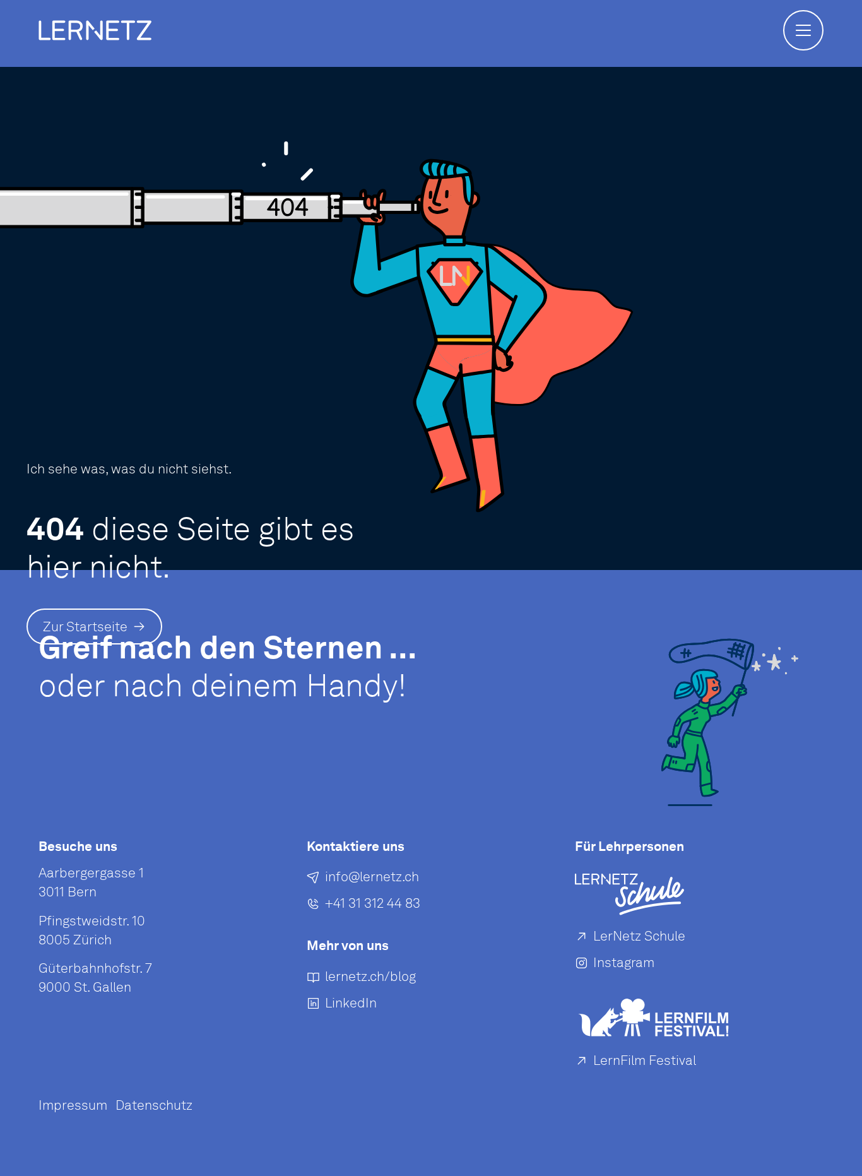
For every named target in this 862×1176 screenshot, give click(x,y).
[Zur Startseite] (94, 30)
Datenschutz (153, 1105)
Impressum (72, 1105)
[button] (803, 30)
